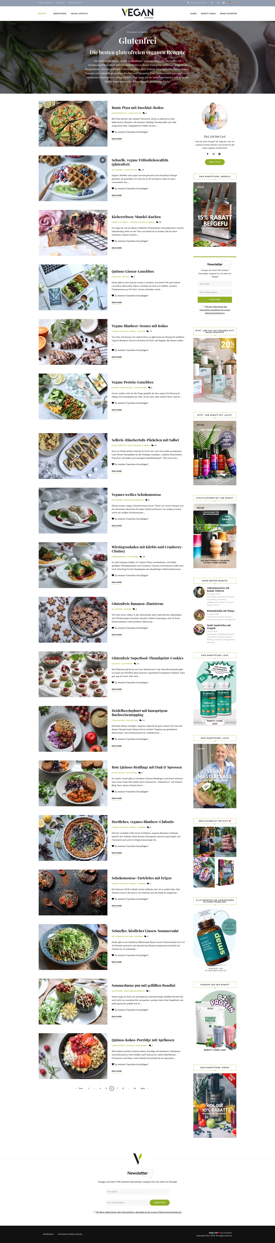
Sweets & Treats (120, 222)
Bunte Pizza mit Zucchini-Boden (137, 107)
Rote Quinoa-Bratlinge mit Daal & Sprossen (147, 767)
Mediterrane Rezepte (134, 991)
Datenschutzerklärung (70, 1234)
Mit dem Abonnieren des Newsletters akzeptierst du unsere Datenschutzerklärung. (215, 309)
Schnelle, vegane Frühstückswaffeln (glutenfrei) (140, 162)
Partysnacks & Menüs (139, 445)
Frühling (116, 277)
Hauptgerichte (119, 113)
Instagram (215, 154)
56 (160, 222)
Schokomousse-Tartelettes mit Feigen (141, 878)
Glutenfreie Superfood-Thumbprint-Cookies (147, 658)
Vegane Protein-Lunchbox (133, 382)
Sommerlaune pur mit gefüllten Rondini (143, 985)
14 (137, 663)
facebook (212, 3)
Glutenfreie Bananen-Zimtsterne (138, 603)
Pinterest (220, 154)
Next (143, 1088)
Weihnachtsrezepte (134, 500)
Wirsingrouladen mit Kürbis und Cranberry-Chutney (147, 549)
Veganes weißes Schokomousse (136, 494)
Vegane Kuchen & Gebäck (142, 222)
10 (155, 445)
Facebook (209, 154)
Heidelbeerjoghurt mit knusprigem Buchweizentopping (139, 712)
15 (150, 331)
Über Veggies (46, 3)
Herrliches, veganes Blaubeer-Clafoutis (143, 821)
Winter (141, 331)
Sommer (142, 827)
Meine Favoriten (228, 13)
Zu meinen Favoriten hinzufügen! (131, 132)
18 (143, 556)
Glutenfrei (117, 170)
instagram (218, 3)
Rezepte (42, 13)
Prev (81, 1088)
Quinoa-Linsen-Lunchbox (133, 271)
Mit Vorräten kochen (122, 936)
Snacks (126, 277)
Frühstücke (132, 720)
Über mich (214, 162)
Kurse (193, 13)
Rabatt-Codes (208, 13)
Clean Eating (134, 113)
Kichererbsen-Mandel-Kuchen (136, 216)
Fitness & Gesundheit (137, 1046)
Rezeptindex (59, 13)
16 (142, 170)
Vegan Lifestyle (79, 13)
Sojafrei (116, 664)
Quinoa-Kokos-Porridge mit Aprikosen (143, 1040)
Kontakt (60, 3)
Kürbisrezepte (119, 557)
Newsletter (75, 3)
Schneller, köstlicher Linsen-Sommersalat (145, 930)
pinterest (224, 3)
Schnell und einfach (122, 388)
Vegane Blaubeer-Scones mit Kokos (140, 325)
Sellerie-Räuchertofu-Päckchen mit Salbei (145, 440)
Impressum (48, 1234)
